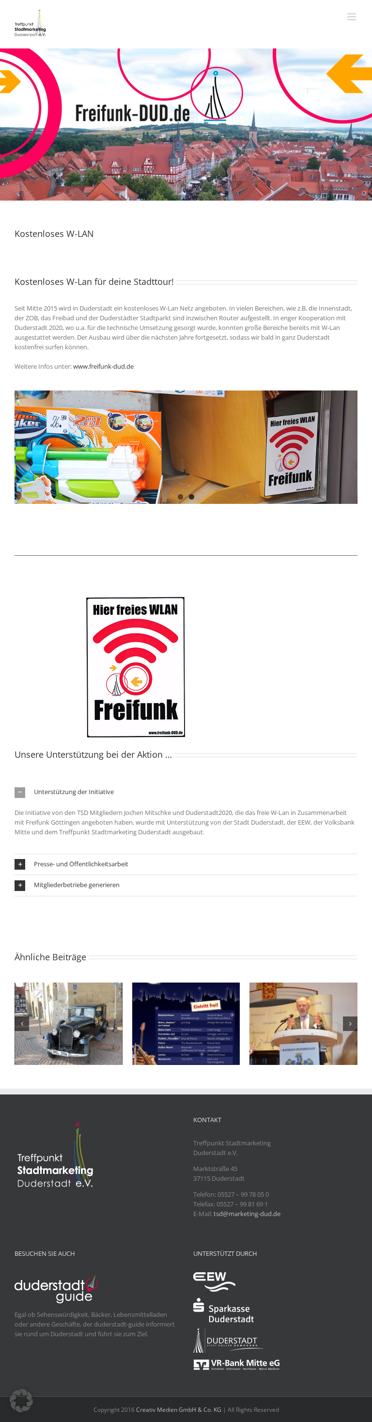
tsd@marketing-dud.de (247, 1213)
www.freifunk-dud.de (103, 366)
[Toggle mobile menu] (352, 17)
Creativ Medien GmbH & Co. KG (178, 1410)
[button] (186, 792)
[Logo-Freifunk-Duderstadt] (136, 598)
